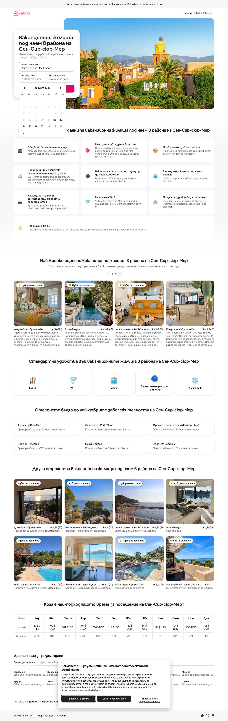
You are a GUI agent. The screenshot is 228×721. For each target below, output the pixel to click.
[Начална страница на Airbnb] (22, 13)
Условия (61, 715)
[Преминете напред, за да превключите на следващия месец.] (60, 88)
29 (54, 126)
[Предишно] (108, 274)
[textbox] (32, 79)
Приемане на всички (78, 698)
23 (61, 119)
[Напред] (119, 274)
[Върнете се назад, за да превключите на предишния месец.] (24, 88)
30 (60, 126)
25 (30, 126)
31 (24, 132)
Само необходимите (114, 698)
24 (24, 126)
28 (48, 126)
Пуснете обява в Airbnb (197, 13)
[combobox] (46, 68)
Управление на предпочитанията (149, 700)
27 (42, 126)
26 (36, 126)
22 (54, 119)
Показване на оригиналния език (144, 4)
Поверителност (45, 715)
